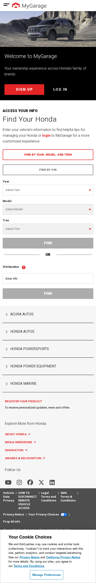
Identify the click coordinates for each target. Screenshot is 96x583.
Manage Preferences (46, 575)
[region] (48, 556)
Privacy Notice (30, 557)
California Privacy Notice (63, 557)
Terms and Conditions (29, 566)
